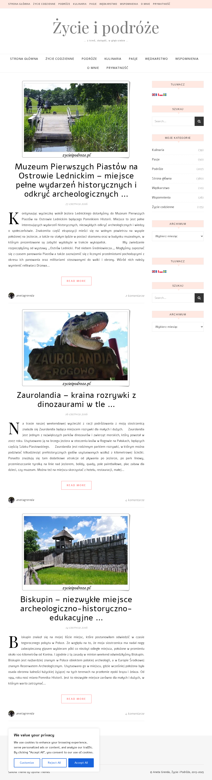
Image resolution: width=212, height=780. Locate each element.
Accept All (81, 763)
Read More (76, 281)
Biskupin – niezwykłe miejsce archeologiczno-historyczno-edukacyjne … (76, 608)
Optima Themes (40, 772)
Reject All (54, 763)
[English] (154, 94)
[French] (157, 94)
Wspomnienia (129, 4)
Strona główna (19, 4)
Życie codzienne (44, 4)
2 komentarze (134, 296)
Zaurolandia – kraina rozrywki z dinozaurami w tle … (76, 400)
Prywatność (161, 4)
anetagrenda (25, 296)
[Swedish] (165, 94)
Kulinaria (80, 4)
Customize (27, 763)
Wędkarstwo (108, 4)
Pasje (93, 4)
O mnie (145, 4)
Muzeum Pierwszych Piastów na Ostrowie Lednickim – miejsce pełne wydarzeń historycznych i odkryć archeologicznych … (76, 180)
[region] (53, 750)
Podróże (64, 4)
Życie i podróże (106, 27)
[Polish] (161, 94)
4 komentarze (134, 500)
